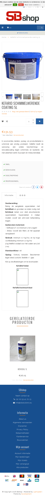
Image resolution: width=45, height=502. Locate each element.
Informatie (9, 195)
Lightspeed (37, 492)
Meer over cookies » (32, 5)
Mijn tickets (22, 460)
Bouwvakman (22, 440)
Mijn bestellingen (22, 457)
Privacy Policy (22, 429)
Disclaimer (22, 426)
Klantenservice (22, 436)
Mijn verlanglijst (22, 464)
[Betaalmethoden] (7, 476)
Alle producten (22, 467)
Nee (21, 5)
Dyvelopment (26, 494)
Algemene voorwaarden (22, 422)
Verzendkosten (18, 135)
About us (22, 419)
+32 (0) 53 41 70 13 (23, 399)
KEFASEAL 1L (22, 369)
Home (4, 37)
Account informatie (22, 453)
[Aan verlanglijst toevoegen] (3, 121)
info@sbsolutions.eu (23, 403)
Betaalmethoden (22, 433)
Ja (15, 5)
